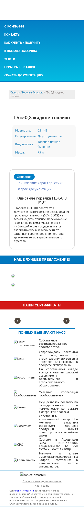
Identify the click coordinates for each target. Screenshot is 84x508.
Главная (15, 92)
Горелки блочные (32, 92)
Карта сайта (42, 485)
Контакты (12, 34)
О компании (14, 26)
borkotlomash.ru (24, 490)
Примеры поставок (19, 67)
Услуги (9, 59)
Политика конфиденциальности (42, 481)
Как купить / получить (22, 43)
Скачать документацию (23, 75)
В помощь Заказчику (21, 51)
